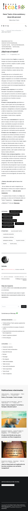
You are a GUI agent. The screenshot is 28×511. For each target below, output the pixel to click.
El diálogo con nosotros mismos (20, 278)
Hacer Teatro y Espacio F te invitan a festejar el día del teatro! (12, 406)
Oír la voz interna (7, 277)
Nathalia (3, 54)
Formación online (18, 200)
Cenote (6, 507)
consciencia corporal (8, 237)
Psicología (5, 356)
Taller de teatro (5, 44)
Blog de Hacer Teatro (16, 231)
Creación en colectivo (6, 41)
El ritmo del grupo (7, 337)
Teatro (5, 243)
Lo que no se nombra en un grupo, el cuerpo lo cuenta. (13, 328)
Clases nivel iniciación (8, 234)
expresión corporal (8, 240)
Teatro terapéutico (6, 48)
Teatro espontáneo (6, 46)
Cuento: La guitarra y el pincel (10, 335)
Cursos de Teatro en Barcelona (9, 43)
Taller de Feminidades (8, 361)
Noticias (4, 354)
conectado (16, 288)
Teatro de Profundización (17, 44)
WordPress (4, 508)
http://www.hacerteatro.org (9, 269)
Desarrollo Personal (7, 351)
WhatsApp (16, 203)
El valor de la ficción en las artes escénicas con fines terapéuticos (13, 332)
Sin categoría (6, 359)
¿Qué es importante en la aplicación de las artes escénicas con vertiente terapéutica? (13, 466)
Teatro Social (15, 46)
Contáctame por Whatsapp (8, 313)
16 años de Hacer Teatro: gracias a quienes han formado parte (14, 323)
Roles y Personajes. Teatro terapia (11, 397)
